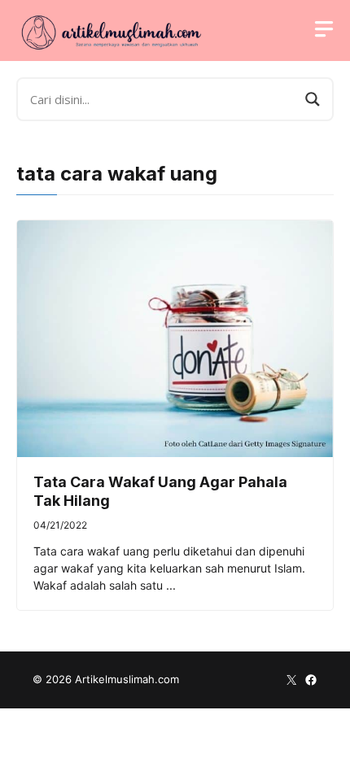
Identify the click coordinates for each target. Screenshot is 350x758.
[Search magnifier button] (312, 99)
